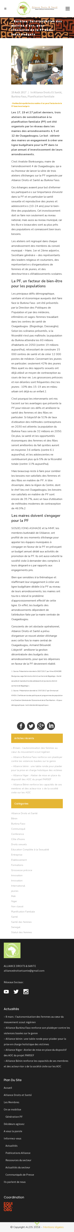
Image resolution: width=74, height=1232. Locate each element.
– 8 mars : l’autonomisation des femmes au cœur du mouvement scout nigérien (34, 1019)
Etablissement (19, 860)
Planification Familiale (41, 96)
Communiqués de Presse (20, 1174)
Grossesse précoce (21, 870)
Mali (13, 896)
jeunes (14, 891)
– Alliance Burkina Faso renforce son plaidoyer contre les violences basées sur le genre (37, 1030)
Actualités (12, 1145)
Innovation (17, 875)
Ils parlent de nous (15, 1182)
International (18, 885)
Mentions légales (53, 1227)
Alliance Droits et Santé (47, 92)
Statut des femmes (21, 932)
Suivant (37, 1224)
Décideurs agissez (14, 1124)
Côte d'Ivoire (18, 839)
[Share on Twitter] (31, 726)
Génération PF (14, 1116)
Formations (17, 865)
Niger (14, 901)
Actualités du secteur (18, 1167)
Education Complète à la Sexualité (30, 849)
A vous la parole (13, 1131)
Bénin (14, 818)
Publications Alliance (18, 1153)
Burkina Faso (18, 96)
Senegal (15, 927)
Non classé (17, 906)
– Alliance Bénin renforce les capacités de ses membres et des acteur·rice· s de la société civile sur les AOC (36, 788)
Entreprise (16, 854)
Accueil (8, 1087)
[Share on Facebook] (21, 726)
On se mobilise (12, 1109)
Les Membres (11, 1102)
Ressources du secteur (18, 1160)
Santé (14, 916)
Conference (17, 834)
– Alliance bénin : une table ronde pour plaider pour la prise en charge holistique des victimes (35, 1041)
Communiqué (18, 829)
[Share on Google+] (41, 726)
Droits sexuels (19, 844)
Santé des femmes (21, 922)
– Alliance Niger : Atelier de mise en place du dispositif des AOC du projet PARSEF (35, 1052)
